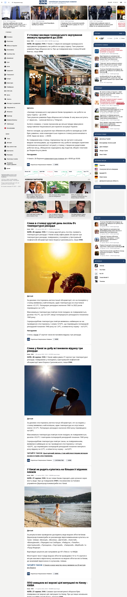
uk (121, 2)
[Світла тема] (2, 2)
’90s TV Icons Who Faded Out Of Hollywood (57, 195)
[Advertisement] (110, 201)
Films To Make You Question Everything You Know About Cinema (79, 196)
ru (125, 2)
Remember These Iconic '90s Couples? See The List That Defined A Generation (35, 196)
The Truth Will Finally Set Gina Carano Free (34, 215)
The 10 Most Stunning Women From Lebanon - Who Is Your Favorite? (57, 215)
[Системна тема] (5, 2)
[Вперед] (124, 17)
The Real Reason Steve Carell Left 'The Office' (78, 215)
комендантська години (54, 158)
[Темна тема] (9, 2)
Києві (36, 335)
